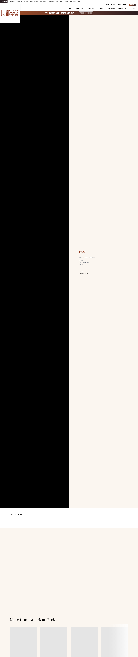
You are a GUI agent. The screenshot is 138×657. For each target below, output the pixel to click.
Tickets (132, 5)
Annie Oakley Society (75, 1)
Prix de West (43, 1)
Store (107, 5)
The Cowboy (4, 1)
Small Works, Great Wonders (56, 1)
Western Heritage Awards (15, 1)
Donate (113, 5)
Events (101, 8)
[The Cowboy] (10, 13)
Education (122, 8)
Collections (111, 8)
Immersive (80, 8)
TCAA (66, 1)
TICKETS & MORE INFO (86, 13)
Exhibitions (91, 8)
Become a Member (122, 5)
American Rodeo (83, 273)
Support (132, 8)
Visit (71, 8)
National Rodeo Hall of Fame (31, 1)
